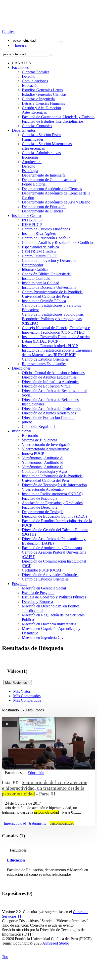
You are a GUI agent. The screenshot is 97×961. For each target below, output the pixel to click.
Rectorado (30, 435)
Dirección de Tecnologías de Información (54, 485)
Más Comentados (27, 696)
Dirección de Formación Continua (48, 417)
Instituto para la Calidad (40, 283)
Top (5, 957)
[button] (8, 31)
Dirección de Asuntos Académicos (49, 413)
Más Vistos (22, 691)
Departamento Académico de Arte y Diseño (56, 202)
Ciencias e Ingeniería (38, 99)
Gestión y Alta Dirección (41, 108)
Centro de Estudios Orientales (45, 359)
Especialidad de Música (40, 247)
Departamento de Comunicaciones (49, 180)
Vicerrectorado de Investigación (47, 444)
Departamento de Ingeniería (43, 175)
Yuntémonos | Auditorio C (42, 467)
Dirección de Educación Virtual (46, 386)
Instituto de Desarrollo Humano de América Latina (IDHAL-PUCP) (56, 339)
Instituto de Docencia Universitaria (49, 287)
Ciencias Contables (37, 126)
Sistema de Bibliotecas (39, 440)
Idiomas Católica (35, 269)
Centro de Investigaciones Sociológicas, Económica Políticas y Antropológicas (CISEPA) (53, 318)
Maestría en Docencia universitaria (49, 624)
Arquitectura (32, 162)
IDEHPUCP (32, 224)
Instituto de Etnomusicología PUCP (50, 346)
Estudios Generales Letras (42, 90)
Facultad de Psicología (39, 498)
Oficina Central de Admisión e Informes (53, 373)
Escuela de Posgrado (38, 592)
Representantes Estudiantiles (44, 364)
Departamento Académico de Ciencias (52, 189)
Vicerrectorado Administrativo (45, 449)
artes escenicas (33, 148)
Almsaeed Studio (55, 943)
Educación (30, 85)
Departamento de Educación (44, 206)
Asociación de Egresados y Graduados (52, 503)
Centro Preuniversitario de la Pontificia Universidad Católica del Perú (52, 294)
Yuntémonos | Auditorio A (42, 458)
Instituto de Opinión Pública (44, 301)
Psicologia (30, 171)
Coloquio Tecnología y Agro (44, 471)
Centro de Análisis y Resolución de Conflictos (58, 242)
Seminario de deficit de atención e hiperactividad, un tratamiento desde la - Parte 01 (44, 787)
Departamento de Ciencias (42, 211)
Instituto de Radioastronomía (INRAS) (52, 494)
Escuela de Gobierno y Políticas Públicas (54, 597)
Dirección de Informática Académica (50, 382)
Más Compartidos (27, 700)
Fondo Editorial (34, 184)
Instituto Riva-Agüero (39, 233)
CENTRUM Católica (39, 251)
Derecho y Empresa (37, 601)
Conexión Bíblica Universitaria (46, 274)
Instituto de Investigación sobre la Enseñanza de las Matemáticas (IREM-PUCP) (57, 352)
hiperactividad (15, 823)
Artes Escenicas (34, 112)
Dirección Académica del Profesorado (51, 408)
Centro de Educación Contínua (46, 238)
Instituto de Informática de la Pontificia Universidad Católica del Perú (52, 478)
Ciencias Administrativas (41, 153)
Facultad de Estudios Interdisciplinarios (52, 121)
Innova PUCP (33, 453)
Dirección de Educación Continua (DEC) (54, 516)
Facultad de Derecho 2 (39, 507)
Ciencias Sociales (35, 72)
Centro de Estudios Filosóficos (46, 229)
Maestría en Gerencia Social (44, 588)
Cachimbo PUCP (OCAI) (42, 570)
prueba (27, 422)
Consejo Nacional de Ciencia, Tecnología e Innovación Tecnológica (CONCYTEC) (56, 330)
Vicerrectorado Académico (43, 489)
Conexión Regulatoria (39, 426)
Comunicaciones (35, 81)
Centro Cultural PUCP (39, 256)
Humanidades (33, 139)
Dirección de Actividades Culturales (50, 575)
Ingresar (20, 45)
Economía (30, 157)
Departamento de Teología (42, 512)
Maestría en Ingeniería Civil (43, 637)
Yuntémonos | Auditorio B (42, 462)
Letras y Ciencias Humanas (43, 103)
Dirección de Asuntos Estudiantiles (49, 377)
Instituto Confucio (36, 278)
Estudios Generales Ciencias (44, 94)
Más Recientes (17, 682)
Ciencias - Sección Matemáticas (47, 144)
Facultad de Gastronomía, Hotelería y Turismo (58, 117)
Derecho (28, 76)
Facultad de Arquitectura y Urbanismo (52, 548)
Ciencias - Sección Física (41, 135)
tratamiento (38, 823)
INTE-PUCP (32, 220)
